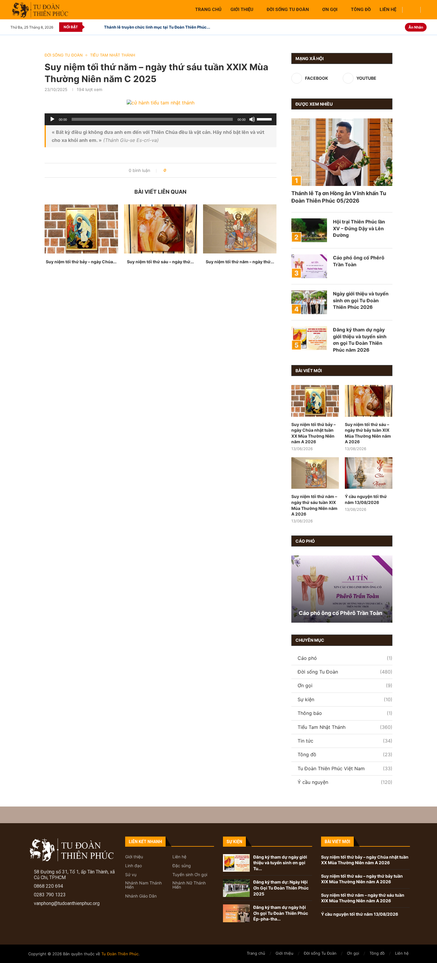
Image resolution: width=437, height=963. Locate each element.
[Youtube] (400, 27)
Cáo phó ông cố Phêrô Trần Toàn (358, 261)
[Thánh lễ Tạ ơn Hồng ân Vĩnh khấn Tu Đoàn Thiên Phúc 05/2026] (341, 152)
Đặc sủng (181, 866)
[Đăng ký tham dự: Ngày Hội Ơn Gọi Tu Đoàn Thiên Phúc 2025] (236, 888)
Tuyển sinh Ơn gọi (189, 875)
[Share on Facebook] (176, 170)
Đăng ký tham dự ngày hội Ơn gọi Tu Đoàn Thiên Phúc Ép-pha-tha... (280, 913)
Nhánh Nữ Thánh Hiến (189, 885)
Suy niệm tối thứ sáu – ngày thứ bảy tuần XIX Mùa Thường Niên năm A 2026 (368, 433)
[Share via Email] (193, 170)
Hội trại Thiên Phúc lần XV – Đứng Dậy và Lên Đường (359, 228)
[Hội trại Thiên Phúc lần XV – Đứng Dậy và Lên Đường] (309, 230)
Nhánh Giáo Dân (141, 896)
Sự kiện (345, 699)
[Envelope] (73, 922)
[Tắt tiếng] (252, 119)
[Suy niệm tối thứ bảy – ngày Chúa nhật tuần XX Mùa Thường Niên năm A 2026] (81, 228)
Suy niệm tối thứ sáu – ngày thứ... (160, 261)
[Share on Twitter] (181, 170)
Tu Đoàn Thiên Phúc (120, 953)
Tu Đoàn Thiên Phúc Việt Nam (345, 768)
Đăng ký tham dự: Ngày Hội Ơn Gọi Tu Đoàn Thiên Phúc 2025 (281, 887)
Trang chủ (208, 9)
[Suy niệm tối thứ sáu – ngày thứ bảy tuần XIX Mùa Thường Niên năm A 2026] (160, 228)
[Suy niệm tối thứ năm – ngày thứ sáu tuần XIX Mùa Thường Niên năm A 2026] (239, 228)
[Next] (98, 27)
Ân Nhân (415, 27)
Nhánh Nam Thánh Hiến (143, 885)
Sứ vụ (130, 875)
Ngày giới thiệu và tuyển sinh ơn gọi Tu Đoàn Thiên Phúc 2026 (361, 300)
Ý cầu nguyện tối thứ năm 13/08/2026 (366, 499)
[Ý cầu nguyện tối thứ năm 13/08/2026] (368, 473)
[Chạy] (52, 119)
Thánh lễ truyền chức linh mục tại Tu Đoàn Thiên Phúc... (157, 27)
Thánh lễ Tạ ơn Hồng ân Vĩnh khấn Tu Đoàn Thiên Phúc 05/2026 (338, 197)
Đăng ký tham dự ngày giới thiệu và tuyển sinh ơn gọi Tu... (280, 862)
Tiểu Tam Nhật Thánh (345, 727)
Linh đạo (133, 866)
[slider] (265, 118)
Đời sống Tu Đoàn (288, 9)
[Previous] (90, 27)
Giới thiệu (241, 9)
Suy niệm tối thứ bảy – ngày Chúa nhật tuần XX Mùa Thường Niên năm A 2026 (313, 433)
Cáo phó (345, 658)
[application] (160, 119)
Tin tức (345, 741)
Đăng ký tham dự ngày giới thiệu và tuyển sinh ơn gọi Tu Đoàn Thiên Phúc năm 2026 (359, 340)
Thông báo (345, 713)
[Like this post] (169, 170)
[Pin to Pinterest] (187, 170)
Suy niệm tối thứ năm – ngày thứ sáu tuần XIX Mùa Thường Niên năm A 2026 (314, 505)
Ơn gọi (329, 9)
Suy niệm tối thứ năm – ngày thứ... (240, 261)
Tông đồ (361, 9)
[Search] (411, 9)
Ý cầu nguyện (345, 782)
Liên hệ (388, 9)
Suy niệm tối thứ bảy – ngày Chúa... (81, 261)
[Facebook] (393, 27)
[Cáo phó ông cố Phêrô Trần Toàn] (309, 266)
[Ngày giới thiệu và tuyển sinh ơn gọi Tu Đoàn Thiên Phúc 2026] (309, 302)
